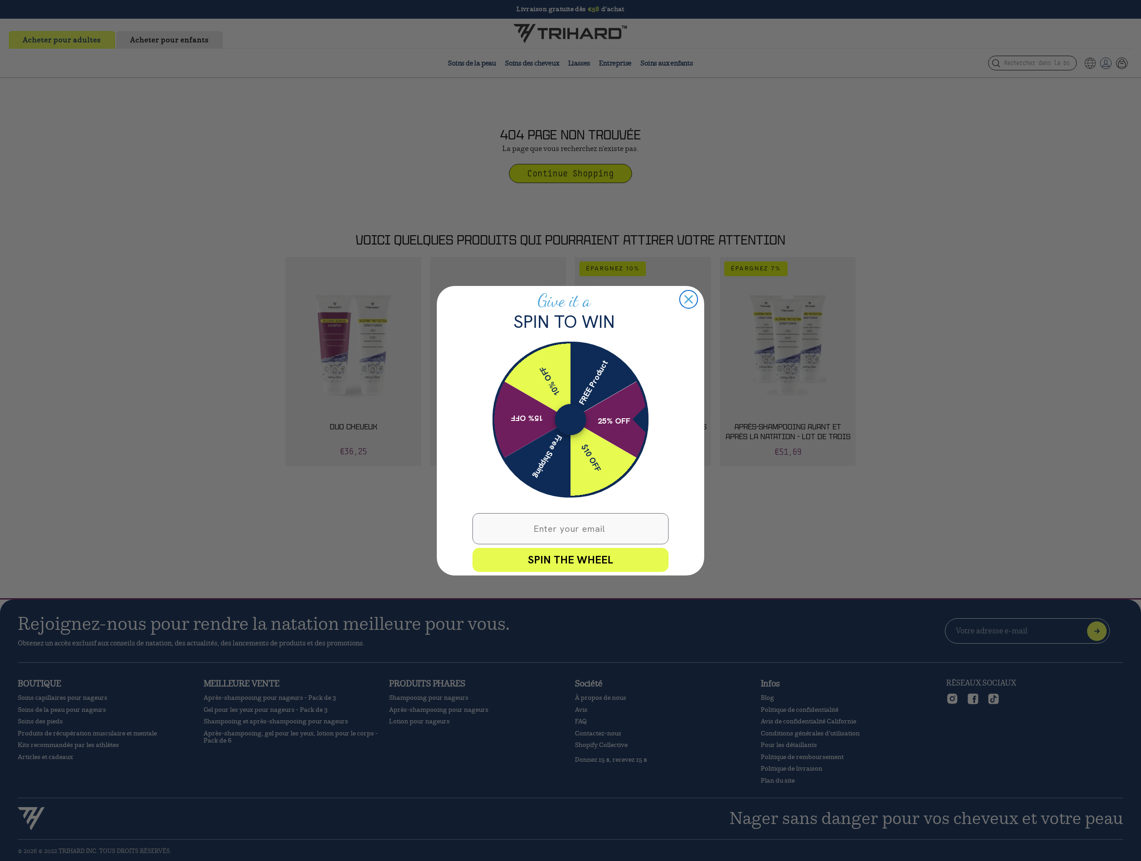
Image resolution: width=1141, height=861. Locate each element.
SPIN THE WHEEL (570, 560)
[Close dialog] (689, 299)
